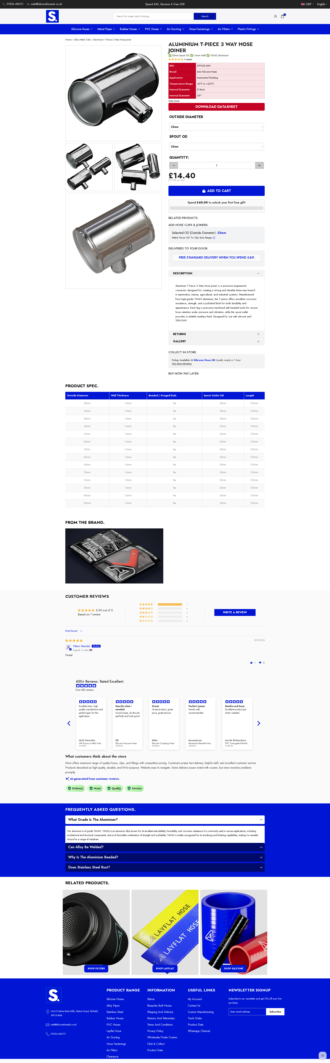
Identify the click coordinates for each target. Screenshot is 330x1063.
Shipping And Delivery (160, 1012)
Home (68, 39)
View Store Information (182, 364)
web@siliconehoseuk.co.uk (46, 4)
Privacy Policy (155, 1031)
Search (204, 16)
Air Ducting (113, 1037)
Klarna (150, 999)
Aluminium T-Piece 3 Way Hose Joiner (112, 39)
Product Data (155, 1050)
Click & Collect (155, 1044)
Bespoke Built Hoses (159, 1006)
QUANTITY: (179, 157)
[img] (74, 641)
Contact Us (194, 1006)
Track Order (195, 1018)
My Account (195, 999)
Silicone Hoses (115, 999)
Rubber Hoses (115, 1018)
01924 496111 (15, 4)
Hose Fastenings (116, 1044)
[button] (176, 59)
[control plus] (259, 165)
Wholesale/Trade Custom (162, 1037)
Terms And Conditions (160, 1025)
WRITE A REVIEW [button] (235, 612)
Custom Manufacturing (201, 1012)
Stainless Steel (115, 1012)
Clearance (112, 1057)
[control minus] (173, 165)
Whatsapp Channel (199, 1031)
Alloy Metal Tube (82, 39)
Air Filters (112, 1050)
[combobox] (154, 16)
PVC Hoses (113, 1025)
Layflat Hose (114, 1031)
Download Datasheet (217, 106)
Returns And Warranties (161, 1018)
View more (173, 100)
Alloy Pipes (113, 1006)
